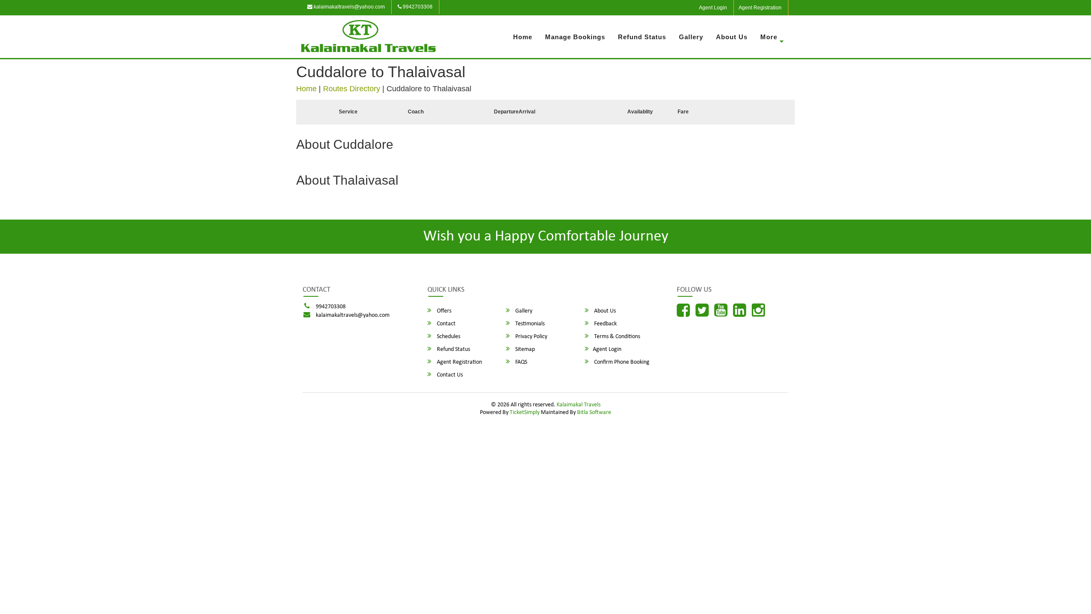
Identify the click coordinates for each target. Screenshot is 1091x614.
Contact (446, 324)
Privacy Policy (530, 336)
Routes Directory (351, 88)
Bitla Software (594, 412)
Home (522, 37)
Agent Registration (760, 8)
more (768, 37)
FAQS (520, 362)
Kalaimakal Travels (578, 405)
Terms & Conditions (616, 336)
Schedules (448, 336)
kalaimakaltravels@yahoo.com (348, 7)
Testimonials (529, 324)
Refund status (642, 37)
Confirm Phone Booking (621, 362)
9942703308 (417, 7)
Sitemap (524, 349)
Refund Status (453, 349)
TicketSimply (525, 412)
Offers (443, 311)
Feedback (605, 324)
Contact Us (449, 375)
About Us (732, 37)
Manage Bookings (575, 37)
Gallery (691, 37)
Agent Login (713, 8)
